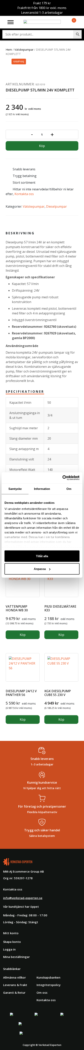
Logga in (9, 949)
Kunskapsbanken (48, 977)
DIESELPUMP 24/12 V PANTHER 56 (21, 693)
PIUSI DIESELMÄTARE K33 (60, 608)
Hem (9, 49)
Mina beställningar (16, 957)
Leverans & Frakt (15, 985)
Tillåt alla (42, 556)
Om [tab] (68, 488)
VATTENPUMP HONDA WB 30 (17, 608)
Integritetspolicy (49, 985)
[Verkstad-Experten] (42, 22)
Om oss (42, 992)
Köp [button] (23, 635)
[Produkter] (69, 22)
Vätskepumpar (23, 49)
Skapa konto (12, 942)
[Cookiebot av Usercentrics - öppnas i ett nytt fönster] (62, 477)
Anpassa (40, 569)
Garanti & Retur (14, 992)
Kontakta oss (24, 194)
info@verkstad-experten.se (22, 898)
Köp (42, 146)
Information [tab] (42, 488)
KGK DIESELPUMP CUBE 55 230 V (57, 693)
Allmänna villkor (14, 977)
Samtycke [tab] (15, 488)
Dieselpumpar (56, 206)
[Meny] (10, 22)
